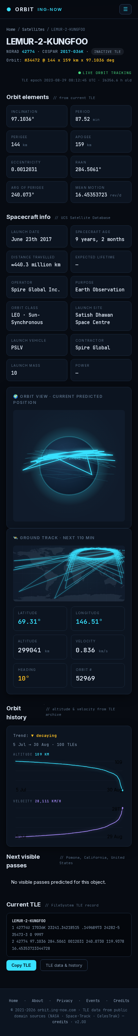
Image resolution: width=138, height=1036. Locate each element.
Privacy (65, 1000)
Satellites (33, 29)
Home (10, 29)
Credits (121, 1000)
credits (60, 1021)
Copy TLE (21, 965)
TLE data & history (64, 965)
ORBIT (34, 9)
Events (93, 1000)
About (37, 1000)
